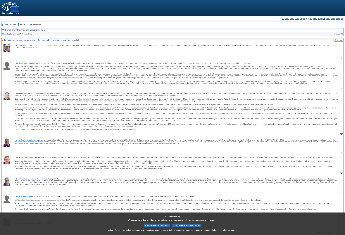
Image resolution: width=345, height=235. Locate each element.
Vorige (14, 24)
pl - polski (327, 19)
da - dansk (291, 19)
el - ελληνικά (298, 19)
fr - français (304, 19)
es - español (286, 19)
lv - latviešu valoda (314, 19)
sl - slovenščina (337, 19)
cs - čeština (288, 19)
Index (6, 24)
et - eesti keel (296, 19)
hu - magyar (319, 19)
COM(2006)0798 (331, 45)
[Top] (341, 58)
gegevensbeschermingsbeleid (190, 230)
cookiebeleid (212, 230)
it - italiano (311, 19)
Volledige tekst (36, 24)
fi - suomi (339, 19)
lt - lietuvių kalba (316, 19)
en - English (301, 19)
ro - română (332, 19)
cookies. (234, 230)
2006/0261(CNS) (32, 47)
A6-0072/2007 (52, 45)
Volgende (22, 24)
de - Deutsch (293, 19)
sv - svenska (342, 19)
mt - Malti (321, 19)
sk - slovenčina (334, 19)
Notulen (339, 40)
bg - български (283, 19)
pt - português (329, 19)
